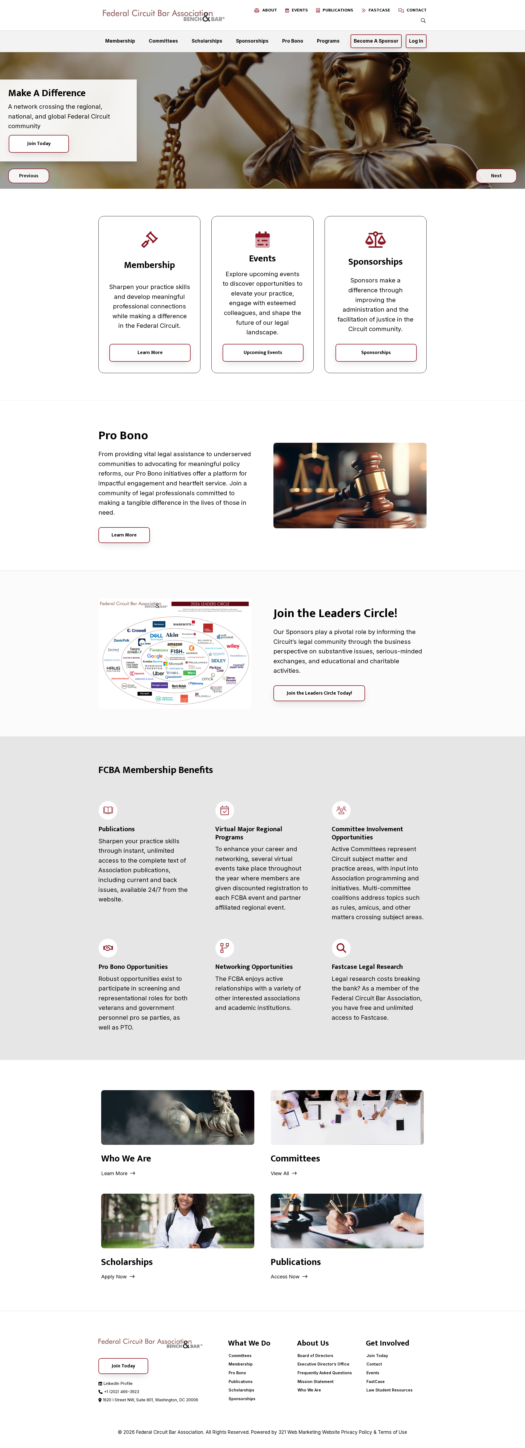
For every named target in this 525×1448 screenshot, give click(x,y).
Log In (416, 41)
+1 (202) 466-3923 (121, 1391)
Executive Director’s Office (323, 1364)
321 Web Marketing (299, 1432)
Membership (241, 1364)
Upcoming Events (263, 353)
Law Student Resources (389, 1390)
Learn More (150, 353)
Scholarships (241, 1390)
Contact (374, 1364)
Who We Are (309, 1390)
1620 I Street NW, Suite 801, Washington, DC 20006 (150, 1399)
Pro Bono (237, 1372)
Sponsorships (376, 353)
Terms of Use (392, 1432)
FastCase (375, 1381)
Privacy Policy (356, 1432)
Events (372, 1372)
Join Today (39, 144)
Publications (241, 1381)
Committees (240, 1355)
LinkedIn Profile (118, 1383)
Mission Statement (316, 1381)
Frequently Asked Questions (325, 1372)
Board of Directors (315, 1355)
